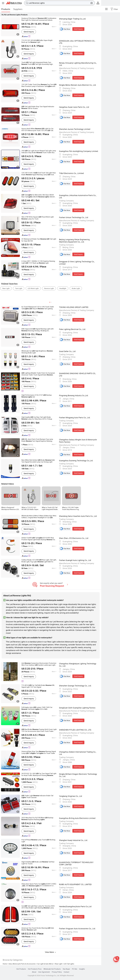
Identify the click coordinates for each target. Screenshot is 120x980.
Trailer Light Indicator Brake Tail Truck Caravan (37, 796)
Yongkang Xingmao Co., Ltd (70, 796)
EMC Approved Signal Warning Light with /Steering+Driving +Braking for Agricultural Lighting (37, 330)
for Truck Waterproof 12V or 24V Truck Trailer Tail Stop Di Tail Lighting (37, 308)
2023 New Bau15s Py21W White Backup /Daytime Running (37, 818)
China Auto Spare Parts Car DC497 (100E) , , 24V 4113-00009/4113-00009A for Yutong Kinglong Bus (38, 885)
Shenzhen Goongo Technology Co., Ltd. (75, 685)
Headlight (63, 288)
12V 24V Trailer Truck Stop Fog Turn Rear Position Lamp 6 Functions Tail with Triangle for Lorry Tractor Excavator (38, 85)
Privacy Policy (57, 972)
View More (49, 952)
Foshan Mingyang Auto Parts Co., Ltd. (74, 417)
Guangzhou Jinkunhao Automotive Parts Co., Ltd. (77, 196)
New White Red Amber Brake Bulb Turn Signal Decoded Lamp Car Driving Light (38, 461)
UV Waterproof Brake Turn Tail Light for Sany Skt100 (38, 240)
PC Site (74, 969)
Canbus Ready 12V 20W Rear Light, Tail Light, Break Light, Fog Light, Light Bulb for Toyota (38, 561)
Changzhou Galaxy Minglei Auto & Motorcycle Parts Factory (78, 440)
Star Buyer (66, 969)
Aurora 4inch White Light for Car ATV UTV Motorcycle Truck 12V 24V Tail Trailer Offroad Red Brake (37, 129)
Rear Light (7, 288)
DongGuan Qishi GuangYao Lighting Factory (77, 707)
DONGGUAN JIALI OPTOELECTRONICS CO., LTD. (77, 42)
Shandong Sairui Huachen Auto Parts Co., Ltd (78, 516)
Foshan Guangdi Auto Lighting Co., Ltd (75, 560)
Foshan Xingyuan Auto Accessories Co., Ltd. (77, 928)
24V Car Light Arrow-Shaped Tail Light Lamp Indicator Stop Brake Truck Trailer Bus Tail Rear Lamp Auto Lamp (38, 151)
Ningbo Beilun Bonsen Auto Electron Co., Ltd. (77, 85)
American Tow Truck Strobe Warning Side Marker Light (37, 929)
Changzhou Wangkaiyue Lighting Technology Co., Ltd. (77, 664)
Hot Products (21, 969)
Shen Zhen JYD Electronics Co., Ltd (73, 538)
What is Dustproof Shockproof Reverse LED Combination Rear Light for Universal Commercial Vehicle (10, 508)
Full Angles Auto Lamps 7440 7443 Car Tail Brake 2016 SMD (36, 708)
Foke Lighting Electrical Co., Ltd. (72, 329)
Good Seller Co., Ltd (67, 351)
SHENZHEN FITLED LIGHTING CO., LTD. (75, 730)
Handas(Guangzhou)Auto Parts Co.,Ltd (75, 906)
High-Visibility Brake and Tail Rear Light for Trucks (37, 863)
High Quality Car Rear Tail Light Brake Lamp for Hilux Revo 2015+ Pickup (36, 418)
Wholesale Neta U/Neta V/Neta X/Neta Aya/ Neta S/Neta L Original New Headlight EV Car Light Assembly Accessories (38, 516)
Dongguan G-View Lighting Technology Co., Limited (77, 262)
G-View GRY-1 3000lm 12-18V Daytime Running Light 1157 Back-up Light (38, 262)
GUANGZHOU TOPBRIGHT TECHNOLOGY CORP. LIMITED (76, 863)
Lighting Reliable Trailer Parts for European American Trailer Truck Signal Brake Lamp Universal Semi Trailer (38, 374)
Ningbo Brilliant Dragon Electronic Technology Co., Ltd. (78, 775)
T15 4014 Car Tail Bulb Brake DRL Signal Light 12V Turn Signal (38, 686)
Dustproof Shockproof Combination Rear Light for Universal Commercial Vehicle (38, 19)
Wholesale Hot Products (52, 969)
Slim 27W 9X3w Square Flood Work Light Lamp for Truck (37, 218)
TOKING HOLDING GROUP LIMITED (73, 307)
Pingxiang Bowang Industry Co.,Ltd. (73, 395)
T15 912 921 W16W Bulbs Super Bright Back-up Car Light (36, 41)
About (34, 972)
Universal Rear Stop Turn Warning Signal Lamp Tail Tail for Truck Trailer (38, 752)
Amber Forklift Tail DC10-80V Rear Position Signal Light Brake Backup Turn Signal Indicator (38, 539)
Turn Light (19, 288)
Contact (66, 972)
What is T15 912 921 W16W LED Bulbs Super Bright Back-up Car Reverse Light (30, 508)
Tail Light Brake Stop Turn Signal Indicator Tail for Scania (37, 107)
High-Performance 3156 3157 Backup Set (36, 396)
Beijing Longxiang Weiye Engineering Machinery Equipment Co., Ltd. (74, 240)
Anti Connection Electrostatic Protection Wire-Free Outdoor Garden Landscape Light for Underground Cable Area (38, 664)
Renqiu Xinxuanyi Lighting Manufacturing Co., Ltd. (78, 64)
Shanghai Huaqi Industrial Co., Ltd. (73, 840)
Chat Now (66, 29)
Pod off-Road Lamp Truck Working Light (38, 841)
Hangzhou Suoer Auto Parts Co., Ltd (74, 107)
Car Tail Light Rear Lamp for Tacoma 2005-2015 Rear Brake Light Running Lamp (38, 907)
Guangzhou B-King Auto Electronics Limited (77, 818)
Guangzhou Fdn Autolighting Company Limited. (78, 151)
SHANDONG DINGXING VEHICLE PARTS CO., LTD (77, 374)
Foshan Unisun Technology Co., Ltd (73, 217)
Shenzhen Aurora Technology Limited (74, 129)
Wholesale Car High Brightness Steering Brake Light (37, 352)
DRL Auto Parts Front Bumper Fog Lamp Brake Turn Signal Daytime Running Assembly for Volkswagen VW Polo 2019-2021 (38, 440)
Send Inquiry (29, 31)
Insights (82, 969)
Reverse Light (50, 288)
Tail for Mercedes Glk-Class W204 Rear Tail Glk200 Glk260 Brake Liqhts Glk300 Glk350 (38, 196)
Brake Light (77, 288)
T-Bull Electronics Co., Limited (71, 173)
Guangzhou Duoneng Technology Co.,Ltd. (76, 460)
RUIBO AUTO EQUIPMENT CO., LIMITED (75, 884)
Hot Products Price (35, 969)
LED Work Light (34, 288)
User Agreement (44, 972)
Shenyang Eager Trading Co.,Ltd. (72, 18)
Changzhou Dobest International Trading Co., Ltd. (77, 753)
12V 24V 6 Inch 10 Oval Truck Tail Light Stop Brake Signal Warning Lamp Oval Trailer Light (38, 174)
